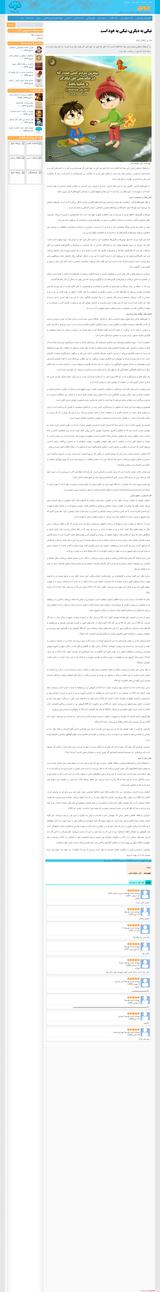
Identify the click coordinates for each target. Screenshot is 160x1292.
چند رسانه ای (79, 18)
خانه (150, 2)
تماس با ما (135, 2)
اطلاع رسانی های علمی (144, 18)
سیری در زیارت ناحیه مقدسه (21, 111)
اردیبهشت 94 (36, 34)
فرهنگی (39, 37)
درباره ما (144, 2)
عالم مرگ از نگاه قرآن (24, 102)
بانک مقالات (114, 18)
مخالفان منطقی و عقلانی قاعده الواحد (18, 55)
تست (22, 18)
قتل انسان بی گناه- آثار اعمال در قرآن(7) (16, 119)
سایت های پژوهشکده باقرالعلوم (30, 137)
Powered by (147, 1291)
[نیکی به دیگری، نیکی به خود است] (98, 109)
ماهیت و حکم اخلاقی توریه (22, 63)
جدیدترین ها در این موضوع (32, 43)
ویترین (38, 18)
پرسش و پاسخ (102, 18)
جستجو (127, 2)
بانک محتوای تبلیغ (127, 18)
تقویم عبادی (91, 18)
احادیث (68, 18)
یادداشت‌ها (30, 18)
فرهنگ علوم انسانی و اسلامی (53, 18)
